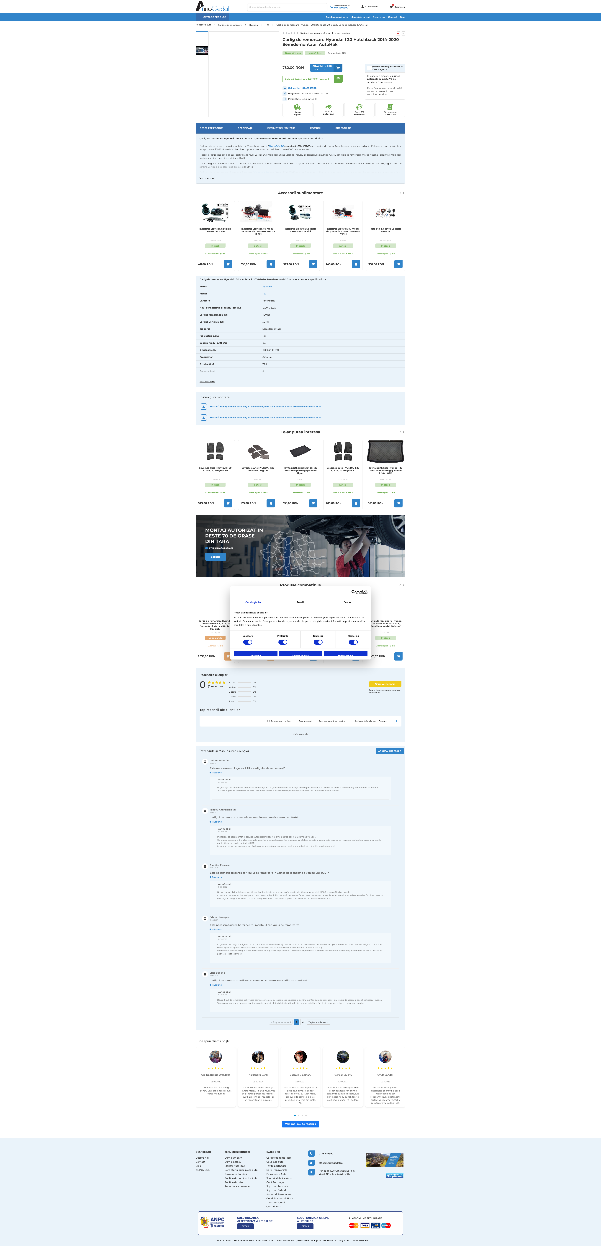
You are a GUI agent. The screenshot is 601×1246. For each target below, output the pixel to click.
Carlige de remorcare (279, 1157)
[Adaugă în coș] (228, 264)
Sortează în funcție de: (365, 721)
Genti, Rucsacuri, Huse (279, 1198)
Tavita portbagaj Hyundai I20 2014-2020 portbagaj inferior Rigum (258, 471)
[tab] (300, 331)
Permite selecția (300, 655)
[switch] (282, 642)
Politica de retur (234, 1182)
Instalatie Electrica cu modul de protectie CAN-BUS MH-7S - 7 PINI (300, 232)
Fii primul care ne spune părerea (315, 33)
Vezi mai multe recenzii (300, 1123)
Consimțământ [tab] (253, 602)
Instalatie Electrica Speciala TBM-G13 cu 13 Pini (258, 230)
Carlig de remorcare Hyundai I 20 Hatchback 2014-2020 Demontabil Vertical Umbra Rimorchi (385, 625)
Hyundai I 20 (276, 146)
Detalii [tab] (300, 602)
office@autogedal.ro (221, 548)
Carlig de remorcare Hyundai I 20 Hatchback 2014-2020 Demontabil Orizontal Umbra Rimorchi (215, 625)
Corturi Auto (273, 1206)
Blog (402, 17)
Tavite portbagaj (276, 1165)
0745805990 (341, 7)
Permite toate (345, 655)
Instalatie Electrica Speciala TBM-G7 (343, 230)
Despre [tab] (348, 602)
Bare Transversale (276, 1169)
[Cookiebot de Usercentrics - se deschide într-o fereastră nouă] (353, 592)
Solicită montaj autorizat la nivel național (387, 68)
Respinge (255, 655)
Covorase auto (275, 1161)
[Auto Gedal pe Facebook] (384, 1160)
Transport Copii (275, 1202)
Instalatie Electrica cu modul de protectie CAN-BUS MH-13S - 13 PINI (215, 232)
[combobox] (287, 7)
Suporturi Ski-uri (276, 1190)
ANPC (199, 1169)
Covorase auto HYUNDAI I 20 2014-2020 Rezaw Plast (385, 469)
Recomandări (305, 721)
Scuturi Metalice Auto (279, 1178)
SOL (207, 1169)
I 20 (264, 293)
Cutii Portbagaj (275, 1182)
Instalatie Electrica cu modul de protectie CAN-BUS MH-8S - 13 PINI (385, 232)
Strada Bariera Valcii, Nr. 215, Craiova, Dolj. (337, 1172)
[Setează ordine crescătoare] (396, 721)
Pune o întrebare (342, 33)
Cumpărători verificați (281, 721)
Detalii (245, 1226)
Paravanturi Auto (276, 1174)
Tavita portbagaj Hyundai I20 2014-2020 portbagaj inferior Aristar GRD (343, 471)
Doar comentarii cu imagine (332, 721)
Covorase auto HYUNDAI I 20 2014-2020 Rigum (215, 469)
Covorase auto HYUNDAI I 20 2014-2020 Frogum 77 (300, 469)
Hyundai (267, 286)
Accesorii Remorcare (278, 1194)
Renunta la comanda (237, 1186)
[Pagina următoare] (318, 1022)
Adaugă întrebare (389, 751)
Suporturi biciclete (277, 1186)
